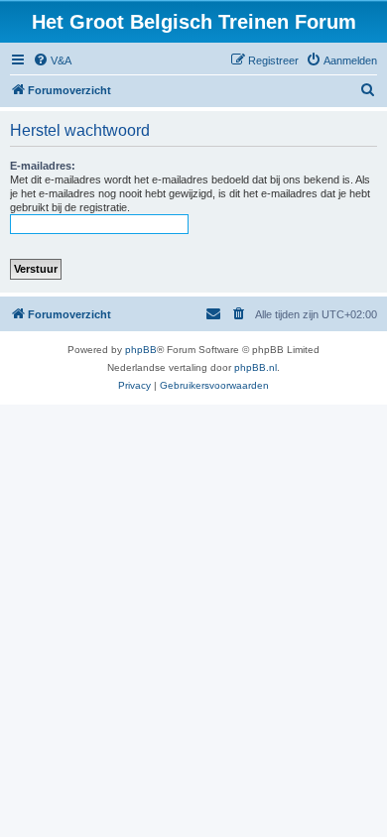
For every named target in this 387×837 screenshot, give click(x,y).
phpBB (141, 349)
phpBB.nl (255, 367)
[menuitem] (52, 60)
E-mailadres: (42, 166)
